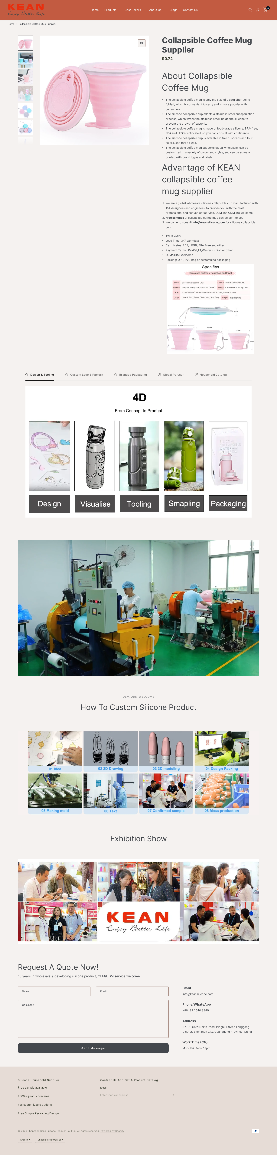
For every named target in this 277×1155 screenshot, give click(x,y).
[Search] (250, 10)
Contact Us (190, 10)
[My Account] (257, 10)
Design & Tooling (42, 374)
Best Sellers (133, 10)
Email (103, 1087)
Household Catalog (213, 374)
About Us (155, 10)
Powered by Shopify (112, 1130)
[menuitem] (95, 10)
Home (95, 10)
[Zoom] (141, 43)
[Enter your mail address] (173, 1095)
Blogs (173, 10)
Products (110, 10)
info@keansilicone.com (197, 994)
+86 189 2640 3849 (195, 1010)
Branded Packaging (133, 374)
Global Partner (173, 374)
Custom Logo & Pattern (86, 374)
